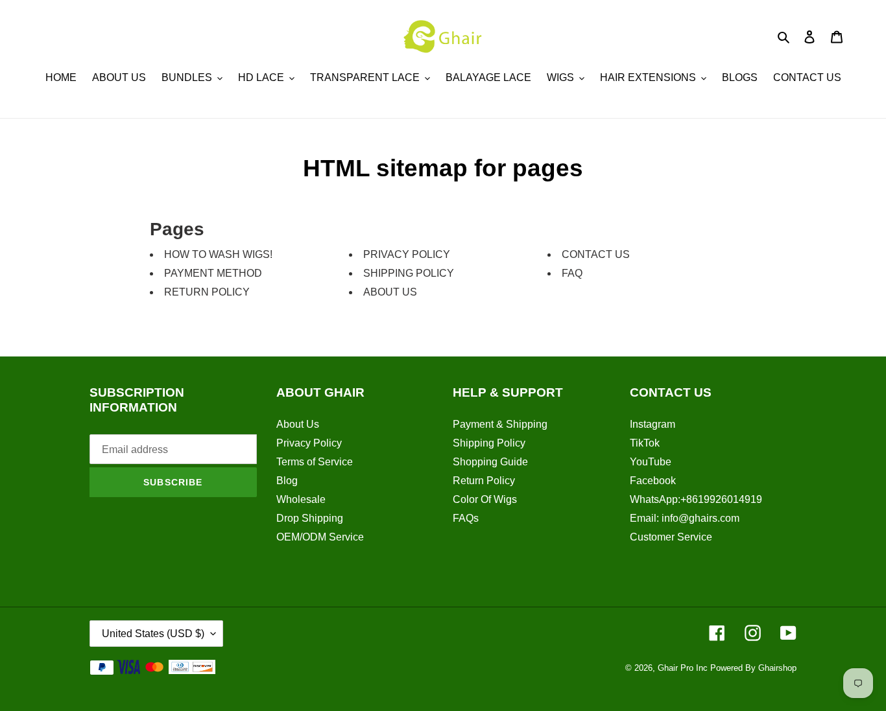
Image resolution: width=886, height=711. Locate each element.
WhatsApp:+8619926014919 (696, 499)
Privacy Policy (309, 443)
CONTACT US (596, 254)
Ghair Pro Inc (683, 668)
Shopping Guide (490, 461)
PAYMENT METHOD (213, 273)
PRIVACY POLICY (406, 254)
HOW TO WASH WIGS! (218, 254)
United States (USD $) (153, 633)
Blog (287, 480)
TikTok (645, 443)
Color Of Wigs (485, 499)
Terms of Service (314, 461)
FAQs (466, 518)
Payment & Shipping (500, 424)
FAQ (572, 273)
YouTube (650, 461)
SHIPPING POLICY (408, 273)
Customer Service (671, 536)
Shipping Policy (489, 443)
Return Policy (484, 480)
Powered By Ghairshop (753, 668)
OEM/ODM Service (320, 536)
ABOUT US (390, 291)
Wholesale (301, 499)
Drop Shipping (309, 518)
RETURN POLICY (207, 291)
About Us (297, 424)
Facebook (653, 480)
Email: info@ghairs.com (684, 518)
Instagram (652, 424)
